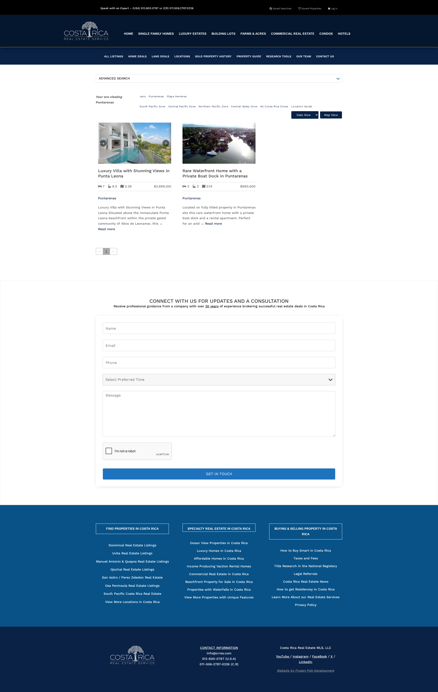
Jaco (143, 96)
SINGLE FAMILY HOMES (156, 33)
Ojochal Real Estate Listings (132, 569)
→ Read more (211, 223)
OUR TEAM (303, 56)
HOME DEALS (137, 56)
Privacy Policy (305, 605)
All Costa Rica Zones (274, 106)
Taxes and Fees (306, 558)
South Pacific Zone (152, 106)
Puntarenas (156, 96)
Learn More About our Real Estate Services (305, 597)
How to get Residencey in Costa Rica (306, 589)
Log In (334, 8)
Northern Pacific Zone (213, 106)
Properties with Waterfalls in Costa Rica (219, 589)
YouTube (283, 656)
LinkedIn (305, 662)
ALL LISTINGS (113, 56)
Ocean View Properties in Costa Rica (219, 543)
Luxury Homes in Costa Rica (219, 551)
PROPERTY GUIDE (249, 56)
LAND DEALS (160, 56)
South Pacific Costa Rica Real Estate (132, 593)
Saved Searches (282, 8)
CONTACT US (325, 56)
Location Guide (301, 106)
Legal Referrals (305, 574)
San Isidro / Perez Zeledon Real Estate (132, 577)
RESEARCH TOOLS (278, 56)
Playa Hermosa (177, 96)
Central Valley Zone (244, 106)
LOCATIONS (182, 56)
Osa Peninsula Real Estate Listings (132, 585)
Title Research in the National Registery (305, 566)
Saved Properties (311, 8)
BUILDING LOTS (223, 33)
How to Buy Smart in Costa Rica (305, 550)
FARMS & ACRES (253, 33)
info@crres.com (219, 653)
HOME (128, 33)
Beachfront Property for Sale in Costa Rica (219, 582)
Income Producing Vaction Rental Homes (219, 566)
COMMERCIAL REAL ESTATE (292, 33)
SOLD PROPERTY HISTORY (213, 56)
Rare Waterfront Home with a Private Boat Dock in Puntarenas (215, 173)
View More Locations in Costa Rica (132, 602)
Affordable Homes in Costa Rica (219, 558)
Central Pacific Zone (182, 106)
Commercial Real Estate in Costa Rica (219, 574)
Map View (331, 115)
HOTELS (344, 33)
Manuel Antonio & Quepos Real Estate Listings (132, 561)
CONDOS (326, 33)
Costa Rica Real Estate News (305, 581)
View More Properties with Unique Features (218, 597)
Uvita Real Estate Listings (132, 553)
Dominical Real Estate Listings (132, 545)
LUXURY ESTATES (192, 33)
